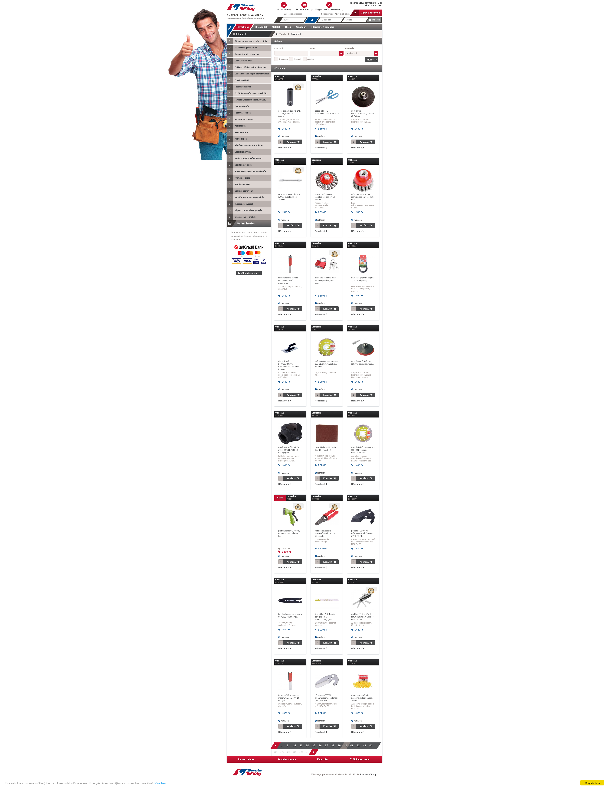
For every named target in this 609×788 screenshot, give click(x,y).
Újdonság (283, 59)
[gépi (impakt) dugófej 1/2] (290, 97)
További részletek (247, 273)
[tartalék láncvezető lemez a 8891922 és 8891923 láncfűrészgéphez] (290, 600)
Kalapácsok (240, 126)
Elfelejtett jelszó (343, 14)
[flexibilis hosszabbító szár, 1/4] (290, 180)
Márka (312, 48)
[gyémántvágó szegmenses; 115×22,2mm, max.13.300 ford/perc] (327, 347)
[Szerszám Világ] (241, 7)
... (282, 745)
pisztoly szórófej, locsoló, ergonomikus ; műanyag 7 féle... (289, 533)
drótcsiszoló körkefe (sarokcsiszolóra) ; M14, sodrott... (325, 197)
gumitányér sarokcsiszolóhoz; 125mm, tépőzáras (362, 113)
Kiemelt (297, 59)
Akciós (310, 59)
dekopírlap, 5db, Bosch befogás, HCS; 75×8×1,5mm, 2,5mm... (325, 617)
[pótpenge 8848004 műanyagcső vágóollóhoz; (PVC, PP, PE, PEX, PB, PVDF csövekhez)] (363, 517)
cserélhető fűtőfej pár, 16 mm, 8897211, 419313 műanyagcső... (288, 450)
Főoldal (283, 34)
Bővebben (160, 783)
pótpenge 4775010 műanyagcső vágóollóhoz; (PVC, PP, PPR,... (326, 698)
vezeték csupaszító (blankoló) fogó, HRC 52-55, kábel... (325, 533)
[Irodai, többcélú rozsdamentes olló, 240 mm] (327, 97)
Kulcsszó (278, 48)
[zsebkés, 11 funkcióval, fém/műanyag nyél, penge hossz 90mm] (363, 600)
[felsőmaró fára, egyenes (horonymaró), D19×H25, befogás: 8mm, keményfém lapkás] (290, 681)
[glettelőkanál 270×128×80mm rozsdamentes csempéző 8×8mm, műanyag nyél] (290, 347)
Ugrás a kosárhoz (370, 12)
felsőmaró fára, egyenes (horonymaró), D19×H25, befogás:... (289, 698)
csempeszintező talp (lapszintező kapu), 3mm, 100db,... (362, 698)
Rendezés (349, 48)
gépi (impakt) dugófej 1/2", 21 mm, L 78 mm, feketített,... (289, 113)
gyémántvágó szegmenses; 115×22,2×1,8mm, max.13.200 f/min (363, 450)
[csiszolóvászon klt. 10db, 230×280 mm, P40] (327, 433)
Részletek (283, 147)
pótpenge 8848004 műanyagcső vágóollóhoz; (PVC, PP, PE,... (362, 533)
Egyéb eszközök (242, 80)
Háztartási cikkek (243, 113)
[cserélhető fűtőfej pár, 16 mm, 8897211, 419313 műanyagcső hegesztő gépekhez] (290, 433)
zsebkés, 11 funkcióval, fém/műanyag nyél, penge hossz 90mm (362, 617)
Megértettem (592, 783)
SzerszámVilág (368, 774)
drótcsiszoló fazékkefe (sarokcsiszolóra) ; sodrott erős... (362, 197)
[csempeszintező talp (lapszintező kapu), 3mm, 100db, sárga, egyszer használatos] (363, 681)
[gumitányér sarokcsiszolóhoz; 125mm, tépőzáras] (363, 97)
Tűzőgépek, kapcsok (244, 204)
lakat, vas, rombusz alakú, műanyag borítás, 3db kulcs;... (326, 280)
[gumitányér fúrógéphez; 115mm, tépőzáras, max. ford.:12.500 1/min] (363, 347)
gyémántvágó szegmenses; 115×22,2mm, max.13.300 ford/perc (326, 364)
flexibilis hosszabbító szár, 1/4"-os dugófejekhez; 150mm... (289, 197)
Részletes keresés (294, 14)
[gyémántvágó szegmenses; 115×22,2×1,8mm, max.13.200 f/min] (363, 433)
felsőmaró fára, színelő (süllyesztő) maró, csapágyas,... (288, 280)
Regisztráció (327, 14)
